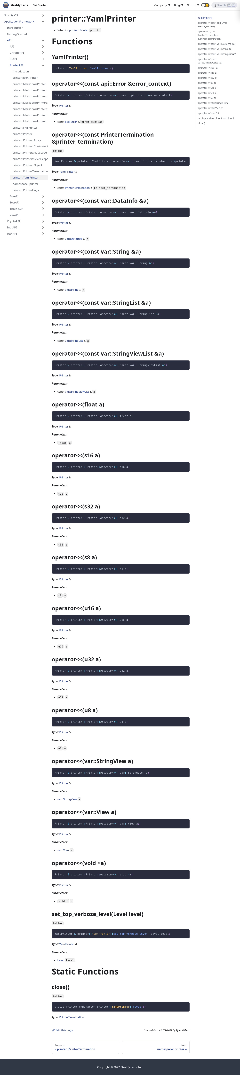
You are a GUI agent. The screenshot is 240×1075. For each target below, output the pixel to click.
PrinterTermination (77, 188)
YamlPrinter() (205, 17)
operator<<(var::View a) (210, 107)
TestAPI (14, 202)
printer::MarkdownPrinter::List (30, 109)
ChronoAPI (17, 53)
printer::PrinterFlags (26, 190)
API (9, 40)
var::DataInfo (73, 239)
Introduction (15, 28)
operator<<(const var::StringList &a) (217, 53)
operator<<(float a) (208, 67)
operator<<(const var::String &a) (215, 48)
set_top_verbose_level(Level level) (216, 118)
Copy (184, 67)
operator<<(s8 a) (207, 82)
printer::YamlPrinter (26, 177)
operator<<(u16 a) (207, 87)
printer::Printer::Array (27, 140)
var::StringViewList (77, 391)
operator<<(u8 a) (207, 97)
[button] (205, 5)
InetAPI (12, 227)
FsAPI (13, 59)
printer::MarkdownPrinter (29, 84)
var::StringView (67, 799)
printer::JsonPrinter (25, 77)
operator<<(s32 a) (207, 77)
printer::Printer (22, 134)
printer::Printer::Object (27, 165)
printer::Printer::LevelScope (30, 159)
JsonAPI (12, 234)
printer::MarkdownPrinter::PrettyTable (30, 121)
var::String (72, 289)
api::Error (71, 122)
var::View (63, 850)
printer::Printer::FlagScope (30, 152)
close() (201, 123)
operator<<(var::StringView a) (213, 102)
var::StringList (74, 341)
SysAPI (14, 196)
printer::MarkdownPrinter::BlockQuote (30, 90)
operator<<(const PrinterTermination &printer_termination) (209, 35)
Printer (63, 105)
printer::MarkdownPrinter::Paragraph (30, 115)
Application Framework (19, 21)
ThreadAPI (17, 209)
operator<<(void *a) (208, 113)
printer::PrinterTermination (30, 171)
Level (60, 960)
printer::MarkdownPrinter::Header (30, 102)
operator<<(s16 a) (207, 72)
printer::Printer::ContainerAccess (30, 146)
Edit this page (64, 1030)
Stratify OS (11, 15)
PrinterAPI (16, 65)
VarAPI (14, 215)
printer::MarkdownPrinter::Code (30, 96)
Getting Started (17, 34)
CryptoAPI (13, 221)
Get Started (40, 5)
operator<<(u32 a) (207, 92)
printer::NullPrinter (25, 127)
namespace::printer (25, 184)
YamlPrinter (67, 171)
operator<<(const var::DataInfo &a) (216, 43)
